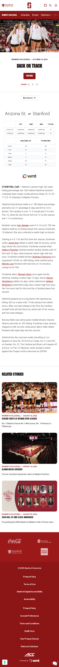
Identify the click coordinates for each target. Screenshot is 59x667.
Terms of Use (30, 584)
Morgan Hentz (25, 274)
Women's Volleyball (21, 59)
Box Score (28, 98)
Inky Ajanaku (23, 225)
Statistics (45, 15)
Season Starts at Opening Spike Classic (19, 419)
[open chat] (55, 663)
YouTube (30, 76)
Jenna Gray (13, 243)
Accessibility (30, 599)
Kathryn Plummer (10, 250)
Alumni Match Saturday (12, 469)
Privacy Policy (30, 577)
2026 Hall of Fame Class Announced (17, 517)
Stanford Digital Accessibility (30, 591)
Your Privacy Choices (29, 639)
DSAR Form (29, 631)
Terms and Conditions (29, 623)
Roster (35, 15)
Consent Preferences (29, 616)
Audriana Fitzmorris (41, 257)
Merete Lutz (8, 264)
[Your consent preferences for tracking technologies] (4, 662)
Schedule (25, 15)
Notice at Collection (29, 646)
